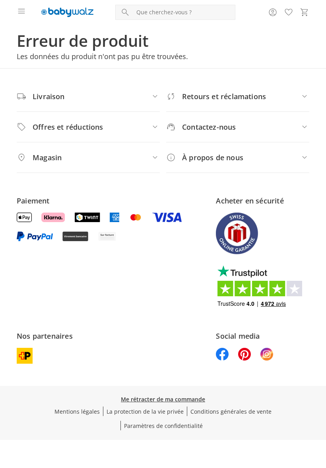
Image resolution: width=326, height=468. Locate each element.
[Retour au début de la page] (318, 412)
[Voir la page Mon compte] (272, 12)
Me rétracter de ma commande (163, 399)
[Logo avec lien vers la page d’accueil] (67, 12)
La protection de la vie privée (145, 411)
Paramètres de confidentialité (163, 426)
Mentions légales (77, 411)
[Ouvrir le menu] (21, 12)
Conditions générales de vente (231, 411)
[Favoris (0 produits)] (288, 12)
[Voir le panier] (304, 12)
